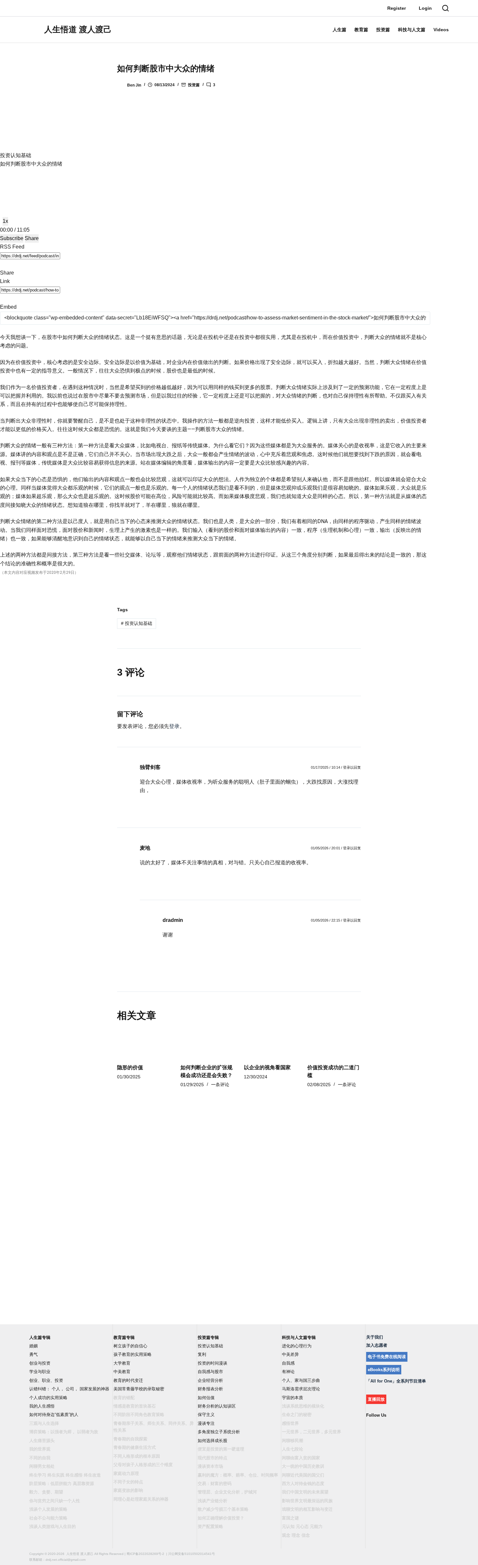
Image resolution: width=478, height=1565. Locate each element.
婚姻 (33, 1345)
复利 (202, 1354)
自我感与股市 (210, 1371)
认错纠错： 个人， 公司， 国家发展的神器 (69, 1388)
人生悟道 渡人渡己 (78, 29)
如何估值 (206, 1397)
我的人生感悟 (42, 1406)
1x (5, 221)
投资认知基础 (136, 623)
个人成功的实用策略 (48, 1397)
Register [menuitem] (396, 8)
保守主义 (206, 1414)
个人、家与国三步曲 (301, 1380)
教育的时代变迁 (128, 1380)
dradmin (173, 920)
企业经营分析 (210, 1380)
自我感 (288, 1363)
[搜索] (445, 8)
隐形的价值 (130, 1067)
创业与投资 (39, 1363)
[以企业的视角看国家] (271, 1044)
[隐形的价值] (144, 1044)
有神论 (288, 1371)
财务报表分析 (210, 1388)
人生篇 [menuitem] (339, 29)
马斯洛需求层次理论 (301, 1388)
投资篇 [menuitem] (383, 29)
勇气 (33, 1354)
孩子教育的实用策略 (132, 1354)
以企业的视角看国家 (267, 1067)
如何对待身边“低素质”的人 (53, 1414)
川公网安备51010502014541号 (191, 1554)
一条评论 (220, 1084)
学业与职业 (39, 1371)
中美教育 (121, 1371)
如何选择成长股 (212, 1440)
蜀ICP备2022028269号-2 (145, 1554)
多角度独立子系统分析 (219, 1431)
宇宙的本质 (292, 1397)
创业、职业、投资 (46, 1380)
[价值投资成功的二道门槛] (334, 1044)
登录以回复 (352, 767)
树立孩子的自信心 (130, 1345)
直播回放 (376, 1399)
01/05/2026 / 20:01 (325, 848)
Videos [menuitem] (441, 29)
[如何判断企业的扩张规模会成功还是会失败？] (207, 1044)
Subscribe (11, 238)
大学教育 (121, 1363)
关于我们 (374, 1337)
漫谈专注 (206, 1423)
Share (32, 238)
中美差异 (290, 1354)
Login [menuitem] (425, 8)
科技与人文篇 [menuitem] (411, 29)
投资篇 (194, 85)
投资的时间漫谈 (212, 1363)
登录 (174, 726)
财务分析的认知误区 (217, 1406)
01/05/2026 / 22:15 (325, 920)
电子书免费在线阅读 (387, 1356)
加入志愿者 (376, 1345)
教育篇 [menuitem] (361, 29)
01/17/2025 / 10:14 (325, 767)
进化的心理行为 (297, 1345)
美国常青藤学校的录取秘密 (138, 1388)
